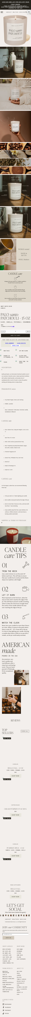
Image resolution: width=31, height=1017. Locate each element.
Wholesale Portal (7, 976)
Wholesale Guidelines (8, 978)
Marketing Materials (8, 982)
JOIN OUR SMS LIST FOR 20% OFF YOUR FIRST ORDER (16, 3)
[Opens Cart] (29, 12)
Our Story (19, 971)
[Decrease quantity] (3, 331)
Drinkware (19, 951)
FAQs (18, 985)
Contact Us (20, 992)
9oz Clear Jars (7, 951)
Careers (19, 975)
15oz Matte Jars (7, 959)
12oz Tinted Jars (7, 957)
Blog (18, 994)
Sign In (5, 974)
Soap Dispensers (21, 959)
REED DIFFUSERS (7, 949)
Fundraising (6, 991)
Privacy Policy (21, 981)
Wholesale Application (6, 972)
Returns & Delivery (22, 987)
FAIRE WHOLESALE (7, 984)
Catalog (5, 980)
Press (18, 973)
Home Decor (20, 955)
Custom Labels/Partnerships (8, 987)
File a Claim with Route (22, 989)
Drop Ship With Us (7, 989)
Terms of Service (21, 979)
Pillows (19, 957)
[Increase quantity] (28, 331)
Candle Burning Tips (8, 963)
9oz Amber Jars (7, 953)
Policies (19, 977)
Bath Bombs (20, 949)
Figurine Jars (6, 961)
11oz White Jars (7, 955)
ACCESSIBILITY (20, 983)
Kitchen (19, 953)
